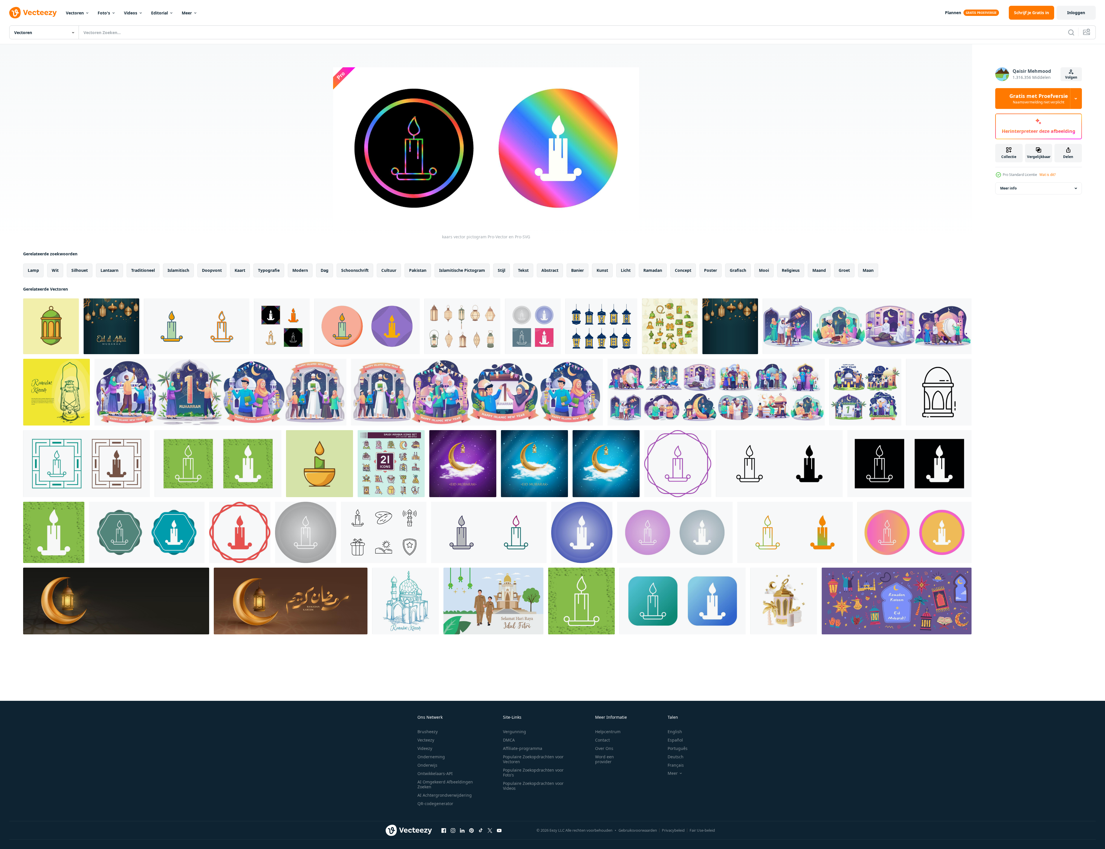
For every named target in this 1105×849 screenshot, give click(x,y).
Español (675, 740)
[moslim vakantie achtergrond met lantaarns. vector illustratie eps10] (111, 326)
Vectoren (75, 13)
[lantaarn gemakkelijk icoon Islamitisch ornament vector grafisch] (51, 326)
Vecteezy (425, 740)
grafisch (738, 270)
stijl (501, 270)
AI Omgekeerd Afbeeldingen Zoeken (445, 784)
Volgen (1071, 77)
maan (868, 270)
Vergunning (514, 731)
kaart (240, 270)
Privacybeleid (673, 830)
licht (626, 270)
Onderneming (431, 756)
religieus (791, 270)
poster (710, 270)
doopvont (212, 270)
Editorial (159, 13)
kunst (602, 270)
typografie (269, 270)
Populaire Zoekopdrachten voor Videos (533, 786)
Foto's (104, 13)
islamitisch (178, 270)
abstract (549, 270)
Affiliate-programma (522, 748)
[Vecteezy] (33, 12)
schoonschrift (355, 270)
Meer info (1008, 188)
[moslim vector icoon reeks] (383, 532)
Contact (602, 740)
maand (819, 270)
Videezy (424, 748)
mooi (764, 270)
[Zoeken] (1071, 32)
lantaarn (109, 270)
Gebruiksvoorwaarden (638, 830)
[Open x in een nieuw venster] (490, 830)
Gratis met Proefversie (1038, 98)
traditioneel (143, 270)
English (675, 731)
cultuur (388, 270)
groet (844, 270)
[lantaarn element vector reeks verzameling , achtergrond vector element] (601, 326)
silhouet (79, 270)
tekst (523, 270)
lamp (33, 270)
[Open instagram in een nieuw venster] (453, 830)
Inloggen (1076, 12)
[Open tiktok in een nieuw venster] (480, 830)
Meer (187, 13)
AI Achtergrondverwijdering (444, 795)
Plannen (953, 12)
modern (300, 270)
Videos (130, 13)
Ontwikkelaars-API (435, 773)
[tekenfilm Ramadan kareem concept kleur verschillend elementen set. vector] (897, 601)
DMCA (509, 740)
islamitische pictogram (462, 270)
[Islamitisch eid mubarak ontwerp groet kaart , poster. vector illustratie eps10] (462, 463)
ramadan (652, 270)
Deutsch (676, 756)
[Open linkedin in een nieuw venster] (462, 830)
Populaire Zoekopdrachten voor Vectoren (533, 759)
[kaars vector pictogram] (196, 326)
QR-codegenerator (435, 803)
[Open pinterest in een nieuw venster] (471, 830)
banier (577, 270)
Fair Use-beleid (702, 830)
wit (55, 270)
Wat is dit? (1047, 174)
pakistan (417, 270)
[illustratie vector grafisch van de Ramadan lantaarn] (939, 392)
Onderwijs (427, 765)
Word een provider (604, 759)
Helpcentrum (608, 731)
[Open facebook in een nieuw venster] (443, 830)
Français (676, 765)
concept (683, 270)
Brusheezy (427, 731)
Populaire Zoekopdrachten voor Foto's (533, 772)
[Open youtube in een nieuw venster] (499, 830)
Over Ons (604, 748)
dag (324, 270)
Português (678, 748)
